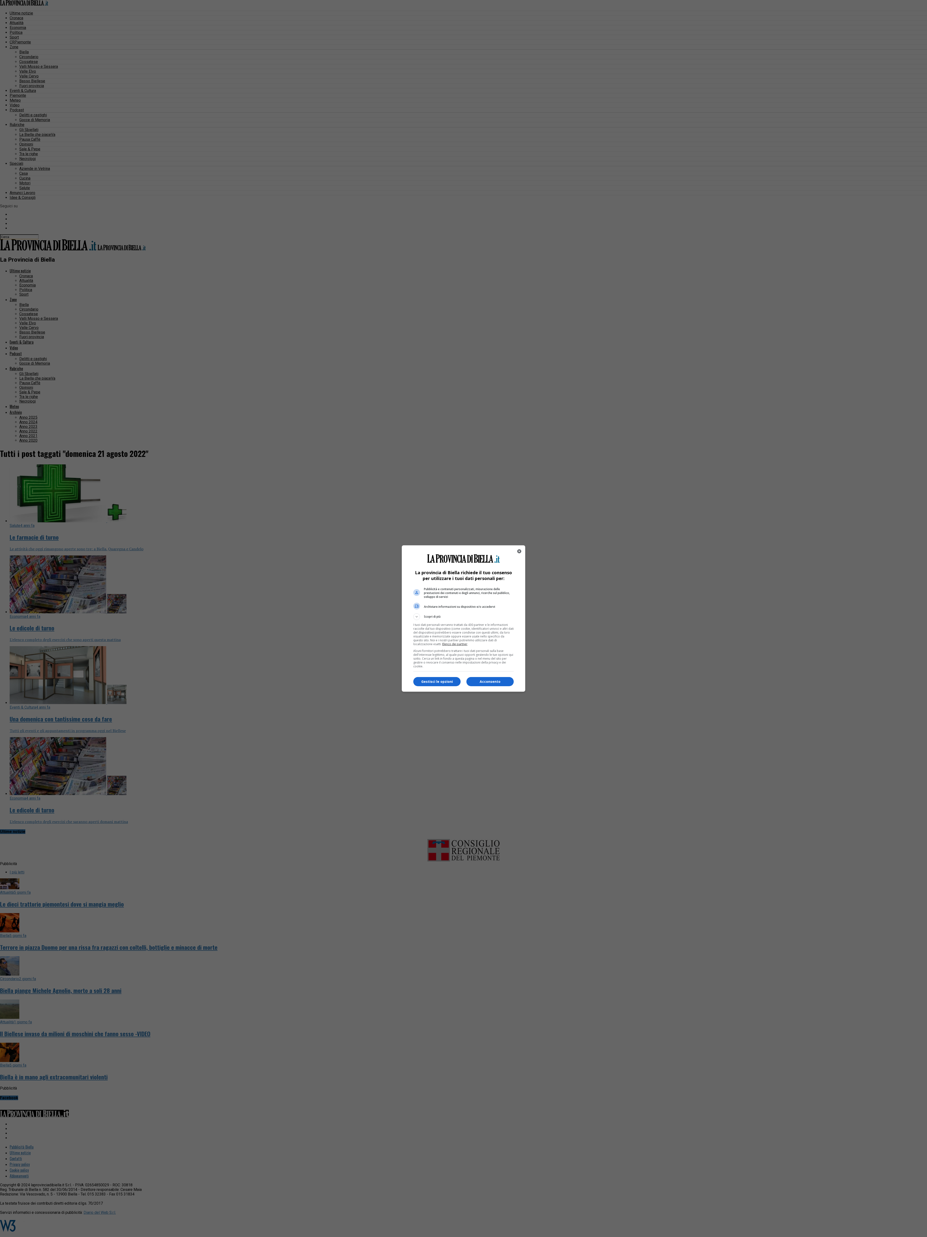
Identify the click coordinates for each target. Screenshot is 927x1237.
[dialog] (463, 618)
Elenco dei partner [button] (454, 644)
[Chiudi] (519, 551)
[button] (463, 616)
